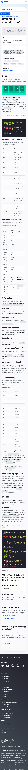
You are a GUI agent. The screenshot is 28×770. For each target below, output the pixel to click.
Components (14, 16)
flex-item (6, 63)
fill (4, 61)
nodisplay (13, 63)
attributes (5, 102)
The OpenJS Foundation (9, 711)
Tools (5, 696)
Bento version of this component (14, 31)
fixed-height (16, 61)
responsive (20, 63)
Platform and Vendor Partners (10, 702)
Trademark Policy (7, 715)
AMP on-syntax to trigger (9, 504)
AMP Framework (7, 676)
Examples (6, 693)
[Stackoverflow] (23, 665)
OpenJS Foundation (7, 750)
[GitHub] (18, 665)
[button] (26, 2)
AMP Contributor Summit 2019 (10, 725)
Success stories (7, 680)
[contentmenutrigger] (13, 9)
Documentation (6, 16)
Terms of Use (4, 746)
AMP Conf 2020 (7, 723)
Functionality (7, 681)
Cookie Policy (17, 746)
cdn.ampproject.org (17, 769)
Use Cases (6, 678)
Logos (5, 732)
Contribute (6, 704)
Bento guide (18, 33)
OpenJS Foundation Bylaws (9, 713)
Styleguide (6, 730)
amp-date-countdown (8, 70)
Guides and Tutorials (8, 689)
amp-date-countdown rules (11, 598)
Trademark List (7, 717)
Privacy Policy (11, 746)
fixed (9, 61)
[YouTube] (7, 665)
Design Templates (8, 694)
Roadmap (6, 706)
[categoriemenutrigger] (5, 13)
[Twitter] (2, 665)
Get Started (6, 687)
